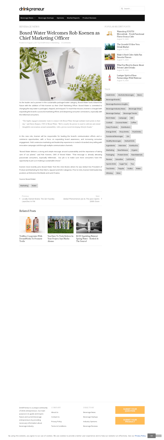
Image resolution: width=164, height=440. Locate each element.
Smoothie (119, 159)
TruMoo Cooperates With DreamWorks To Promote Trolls (30, 238)
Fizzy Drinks (124, 132)
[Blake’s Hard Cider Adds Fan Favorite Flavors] (110, 57)
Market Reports (73, 18)
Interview (122, 145)
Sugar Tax (123, 164)
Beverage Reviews (90, 426)
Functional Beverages (114, 136)
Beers (139, 95)
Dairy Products (112, 127)
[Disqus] (60, 285)
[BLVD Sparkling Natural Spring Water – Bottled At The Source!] (89, 224)
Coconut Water (121, 122)
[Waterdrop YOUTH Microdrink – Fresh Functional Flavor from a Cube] (110, 33)
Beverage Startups (46, 18)
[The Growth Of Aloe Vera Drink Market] (110, 46)
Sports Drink (111, 164)
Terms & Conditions (58, 426)
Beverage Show (135, 109)
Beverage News (26, 18)
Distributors (125, 127)
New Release (123, 150)
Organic (134, 150)
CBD (131, 118)
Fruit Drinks (136, 132)
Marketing (55, 43)
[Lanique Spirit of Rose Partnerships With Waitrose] (110, 77)
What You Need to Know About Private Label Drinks (130, 66)
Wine (118, 173)
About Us (54, 412)
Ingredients (110, 145)
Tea (132, 164)
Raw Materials (136, 155)
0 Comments (66, 43)
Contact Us (55, 417)
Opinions (60, 18)
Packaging (110, 155)
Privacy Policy (56, 421)
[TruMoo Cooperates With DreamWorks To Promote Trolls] (32, 224)
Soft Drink (130, 159)
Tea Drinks (110, 168)
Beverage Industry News (115, 109)
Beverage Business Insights (117, 104)
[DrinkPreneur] (31, 9)
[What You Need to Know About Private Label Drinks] (110, 67)
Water (34, 185)
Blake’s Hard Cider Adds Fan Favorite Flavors (129, 56)
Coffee (133, 122)
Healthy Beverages (113, 141)
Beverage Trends (130, 113)
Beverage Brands (113, 99)
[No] (157, 436)
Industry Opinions (90, 421)
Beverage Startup (113, 113)
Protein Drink (123, 155)
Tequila (121, 168)
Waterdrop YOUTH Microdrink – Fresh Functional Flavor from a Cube (130, 34)
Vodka (129, 168)
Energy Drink (111, 132)
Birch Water (110, 118)
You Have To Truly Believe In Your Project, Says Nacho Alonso (60, 238)
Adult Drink (110, 95)
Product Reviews (89, 18)
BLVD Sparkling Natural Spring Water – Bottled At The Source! (87, 238)
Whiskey (109, 173)
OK (151, 436)
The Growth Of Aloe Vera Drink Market (128, 45)
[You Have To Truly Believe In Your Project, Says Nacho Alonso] (61, 224)
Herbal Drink (129, 141)
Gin (128, 136)
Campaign (123, 118)
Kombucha (133, 145)
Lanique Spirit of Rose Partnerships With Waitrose (129, 76)
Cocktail (109, 122)
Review (109, 159)
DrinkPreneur (45, 43)
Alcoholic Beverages (126, 95)
